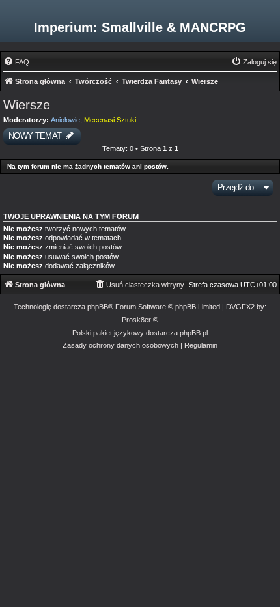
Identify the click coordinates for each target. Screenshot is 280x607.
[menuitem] (16, 62)
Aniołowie (65, 120)
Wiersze (26, 105)
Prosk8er (136, 320)
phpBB (97, 307)
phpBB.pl (194, 333)
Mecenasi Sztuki (110, 120)
